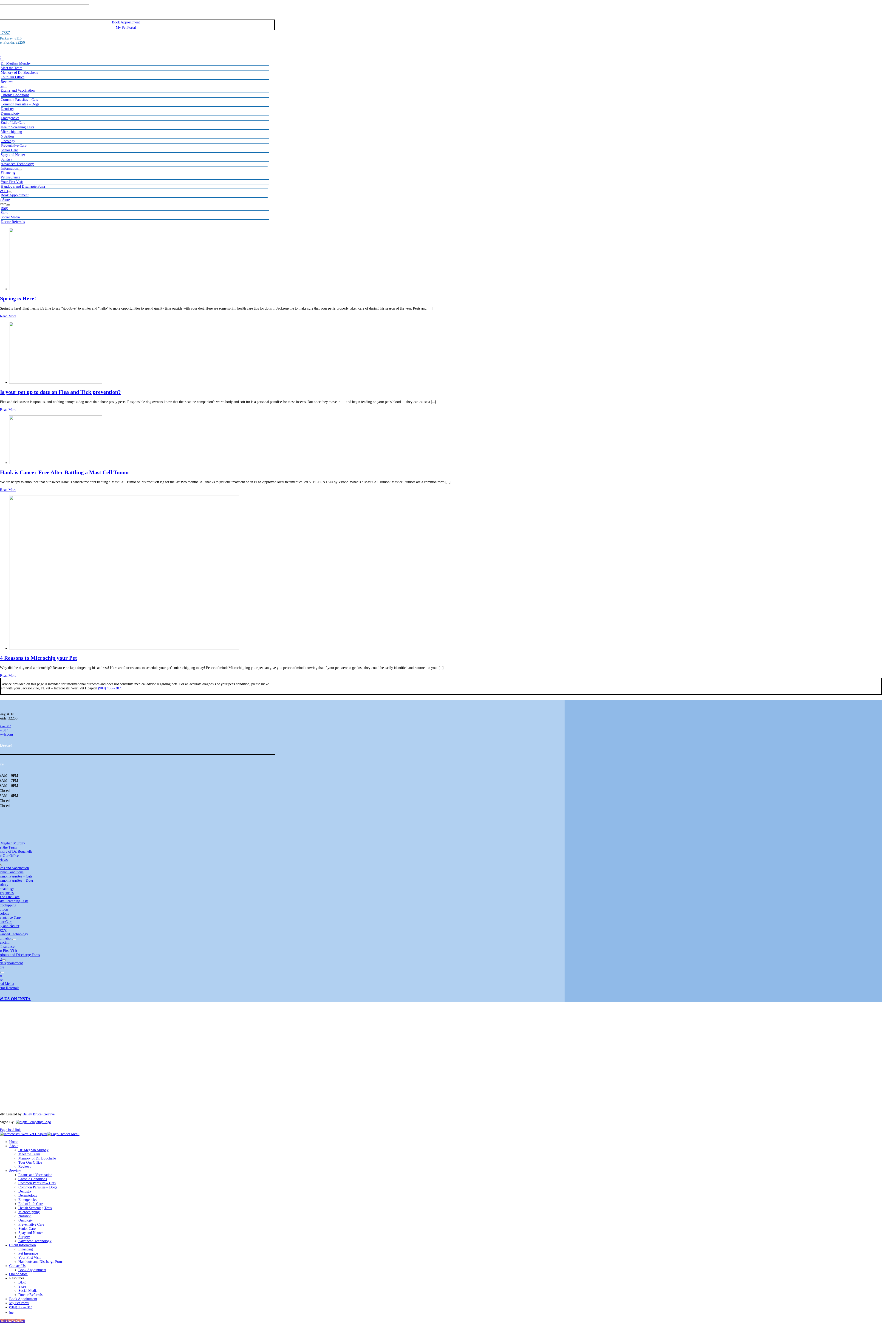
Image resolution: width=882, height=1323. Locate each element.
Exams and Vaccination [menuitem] (35, 1175)
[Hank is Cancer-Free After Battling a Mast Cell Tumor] (55, 463)
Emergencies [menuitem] (27, 1200)
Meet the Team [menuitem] (29, 1154)
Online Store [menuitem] (18, 1274)
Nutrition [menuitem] (24, 1216)
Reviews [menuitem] (24, 1166)
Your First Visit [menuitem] (29, 1257)
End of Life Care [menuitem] (30, 1204)
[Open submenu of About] (2, 60)
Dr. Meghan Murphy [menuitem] (33, 1150)
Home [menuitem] (13, 1142)
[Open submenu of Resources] (8, 205)
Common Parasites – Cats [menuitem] (37, 1183)
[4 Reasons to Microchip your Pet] (124, 648)
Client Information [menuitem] (22, 1245)
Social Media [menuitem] (27, 1290)
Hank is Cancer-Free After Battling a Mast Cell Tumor (65, 472)
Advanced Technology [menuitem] (34, 1241)
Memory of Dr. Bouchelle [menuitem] (37, 1158)
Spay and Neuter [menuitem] (30, 1233)
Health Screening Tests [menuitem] (35, 1208)
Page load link (10, 1130)
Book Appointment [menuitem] (32, 1270)
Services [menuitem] (15, 1171)
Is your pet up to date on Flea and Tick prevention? (60, 392)
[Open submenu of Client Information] (20, 169)
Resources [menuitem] (16, 1278)
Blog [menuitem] (21, 1282)
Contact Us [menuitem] (17, 1266)
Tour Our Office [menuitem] (30, 1162)
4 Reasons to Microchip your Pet (38, 658)
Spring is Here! (18, 299)
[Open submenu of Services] (5, 87)
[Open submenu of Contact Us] (9, 192)
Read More (8, 316)
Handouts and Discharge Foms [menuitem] (40, 1262)
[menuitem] (11, 1313)
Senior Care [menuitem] (27, 1228)
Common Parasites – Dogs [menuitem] (37, 1187)
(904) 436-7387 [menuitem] (20, 1307)
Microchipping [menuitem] (29, 1212)
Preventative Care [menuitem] (31, 1224)
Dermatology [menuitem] (27, 1195)
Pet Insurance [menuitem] (28, 1253)
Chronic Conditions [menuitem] (32, 1179)
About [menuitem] (13, 1146)
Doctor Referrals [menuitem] (30, 1295)
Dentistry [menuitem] (25, 1191)
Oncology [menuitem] (25, 1220)
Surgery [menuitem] (24, 1237)
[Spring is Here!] (55, 289)
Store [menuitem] (22, 1286)
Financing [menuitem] (25, 1249)
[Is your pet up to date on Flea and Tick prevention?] (55, 382)
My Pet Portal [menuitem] (19, 1303)
